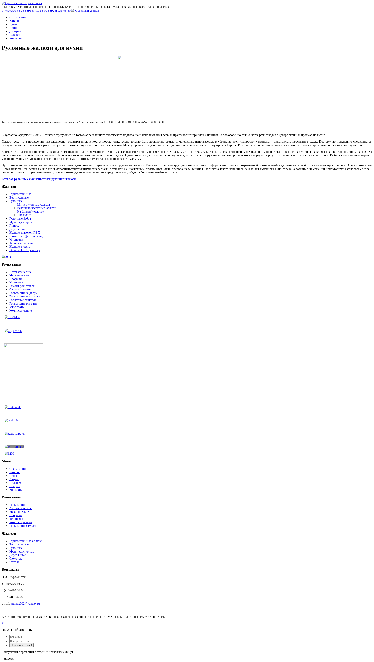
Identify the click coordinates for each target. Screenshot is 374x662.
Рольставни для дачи (23, 303)
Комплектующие (20, 310)
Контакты (15, 38)
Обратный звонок (87, 10)
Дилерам (15, 31)
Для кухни (24, 215)
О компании (17, 17)
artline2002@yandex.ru (25, 603)
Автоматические (20, 272)
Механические (19, 275)
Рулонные (16, 201)
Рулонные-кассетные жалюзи (36, 208)
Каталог (14, 20)
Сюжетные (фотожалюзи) (26, 236)
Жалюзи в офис (19, 246)
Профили (15, 279)
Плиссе (14, 225)
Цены (13, 24)
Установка (16, 239)
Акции (14, 27)
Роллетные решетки (22, 300)
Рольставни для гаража (24, 296)
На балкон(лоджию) (30, 211)
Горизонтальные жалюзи (25, 541)
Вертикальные (19, 197)
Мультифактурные (21, 222)
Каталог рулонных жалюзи (58, 179)
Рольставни (17, 504)
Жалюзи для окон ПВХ (24, 232)
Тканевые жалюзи (21, 243)
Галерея (14, 34)
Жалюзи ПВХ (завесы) (24, 250)
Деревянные (17, 229)
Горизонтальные (20, 194)
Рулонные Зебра (20, 218)
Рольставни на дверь (23, 293)
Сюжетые (15, 558)
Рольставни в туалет (22, 525)
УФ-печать (16, 307)
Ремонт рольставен (22, 286)
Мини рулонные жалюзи (33, 204)
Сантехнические (20, 289)
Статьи (14, 562)
